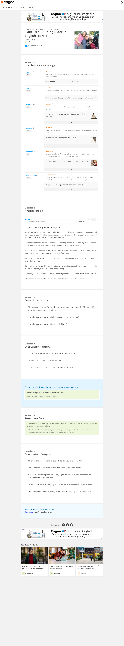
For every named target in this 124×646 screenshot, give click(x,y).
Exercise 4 (30, 343)
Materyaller (32, 7)
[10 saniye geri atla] (89, 219)
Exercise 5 (30, 415)
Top (17, 7)
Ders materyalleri (38, 29)
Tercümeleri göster (36, 46)
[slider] (29, 219)
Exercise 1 (30, 62)
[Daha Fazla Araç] (98, 219)
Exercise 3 (30, 297)
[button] (71, 122)
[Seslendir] (33, 72)
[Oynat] (26, 219)
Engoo (27, 29)
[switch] (27, 46)
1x (93, 219)
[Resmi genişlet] (86, 40)
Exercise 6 (30, 451)
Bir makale (29, 512)
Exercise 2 (30, 207)
